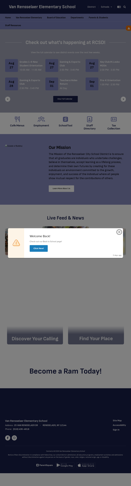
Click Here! (39, 248)
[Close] (119, 232)
